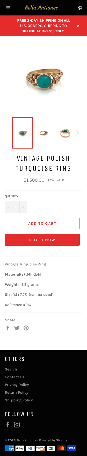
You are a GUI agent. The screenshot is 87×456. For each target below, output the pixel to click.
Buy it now (42, 240)
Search (11, 369)
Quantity (11, 196)
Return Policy (16, 392)
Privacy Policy (17, 384)
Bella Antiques (27, 440)
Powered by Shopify (53, 440)
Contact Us (14, 377)
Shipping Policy (19, 400)
